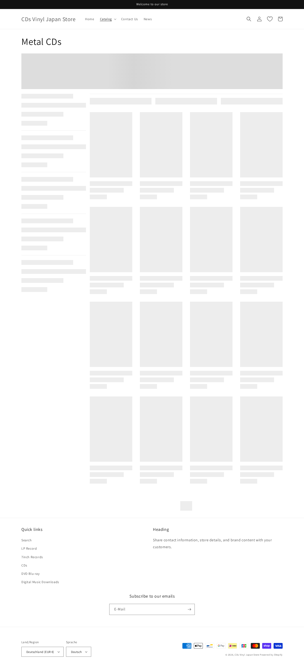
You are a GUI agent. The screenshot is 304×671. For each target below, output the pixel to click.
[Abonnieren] (189, 609)
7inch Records (32, 557)
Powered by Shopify (271, 654)
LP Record (29, 548)
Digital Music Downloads (40, 582)
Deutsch (76, 652)
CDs (24, 565)
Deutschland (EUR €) (40, 652)
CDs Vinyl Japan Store (247, 654)
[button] (107, 19)
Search (26, 540)
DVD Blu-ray (30, 573)
